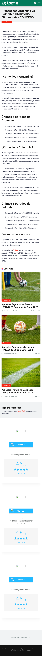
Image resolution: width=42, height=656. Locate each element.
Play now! (21, 445)
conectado (21, 411)
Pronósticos (7, 22)
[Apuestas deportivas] (10, 3)
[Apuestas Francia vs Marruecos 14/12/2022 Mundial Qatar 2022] (21, 372)
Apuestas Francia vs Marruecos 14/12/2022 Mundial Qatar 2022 (17, 391)
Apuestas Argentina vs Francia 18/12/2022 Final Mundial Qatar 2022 (20, 305)
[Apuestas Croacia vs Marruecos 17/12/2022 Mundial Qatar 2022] (21, 329)
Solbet (15, 250)
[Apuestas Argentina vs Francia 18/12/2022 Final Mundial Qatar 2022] (21, 287)
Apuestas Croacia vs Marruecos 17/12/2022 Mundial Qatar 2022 (18, 348)
